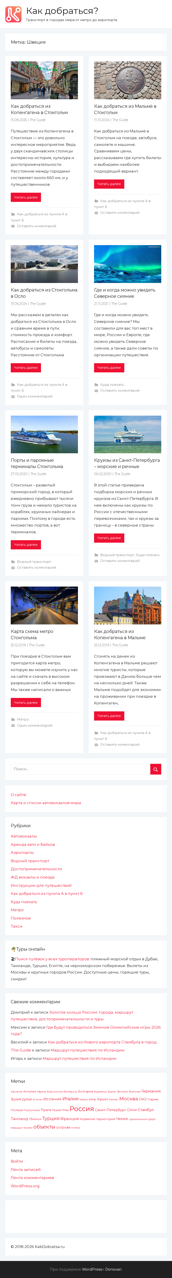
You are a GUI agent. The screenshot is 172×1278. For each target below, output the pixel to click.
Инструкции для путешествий (41, 885)
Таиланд (19, 1118)
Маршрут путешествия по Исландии (88, 1050)
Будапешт (100, 1091)
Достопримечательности (36, 869)
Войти (17, 1161)
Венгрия (122, 1091)
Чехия (122, 1118)
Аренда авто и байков (33, 844)
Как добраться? (62, 10)
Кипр (92, 1099)
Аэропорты (22, 852)
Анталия (29, 1091)
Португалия (32, 1110)
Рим (66, 1110)
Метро (23, 719)
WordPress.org (25, 1186)
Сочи (132, 1109)
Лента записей (26, 1169)
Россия (82, 1109)
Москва (128, 1098)
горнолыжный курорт (142, 1119)
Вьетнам (135, 1091)
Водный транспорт (34, 561)
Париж (152, 1099)
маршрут (17, 1127)
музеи (28, 1127)
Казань (84, 1099)
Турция (51, 1118)
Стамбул (146, 1109)
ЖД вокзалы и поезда (33, 877)
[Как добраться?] (13, 14)
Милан (113, 1099)
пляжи (75, 1127)
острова (63, 1127)
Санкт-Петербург (110, 1110)
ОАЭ (142, 1099)
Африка (41, 1091)
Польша (17, 1110)
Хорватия (87, 1119)
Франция (69, 1118)
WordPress (92, 1269)
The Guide (38, 120)
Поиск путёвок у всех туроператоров (52, 959)
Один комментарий (34, 396)
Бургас (112, 1091)
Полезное (21, 918)
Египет (38, 1099)
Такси (16, 926)
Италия (70, 1098)
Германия (151, 1091)
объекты (44, 1127)
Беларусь (70, 1091)
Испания (52, 1099)
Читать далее (26, 197)
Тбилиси (35, 1119)
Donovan (113, 1269)
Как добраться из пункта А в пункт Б (47, 893)
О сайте (18, 794)
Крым (102, 1099)
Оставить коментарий (36, 226)
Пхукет (57, 1110)
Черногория (105, 1119)
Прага (46, 1110)
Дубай (27, 1099)
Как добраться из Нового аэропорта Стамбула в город (102, 1042)
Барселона (55, 1091)
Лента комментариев (32, 1177)
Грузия (16, 1099)
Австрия (16, 1091)
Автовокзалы (24, 836)
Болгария (85, 1091)
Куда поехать (112, 384)
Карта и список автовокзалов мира (46, 803)
